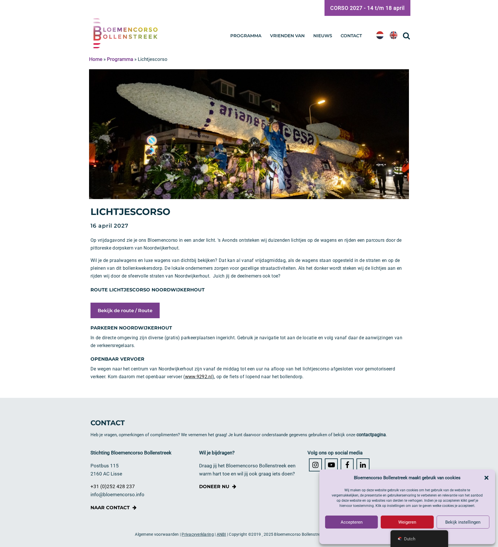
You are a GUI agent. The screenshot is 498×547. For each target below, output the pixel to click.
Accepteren (352, 522)
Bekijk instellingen (462, 522)
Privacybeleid (407, 536)
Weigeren (407, 522)
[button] (486, 478)
